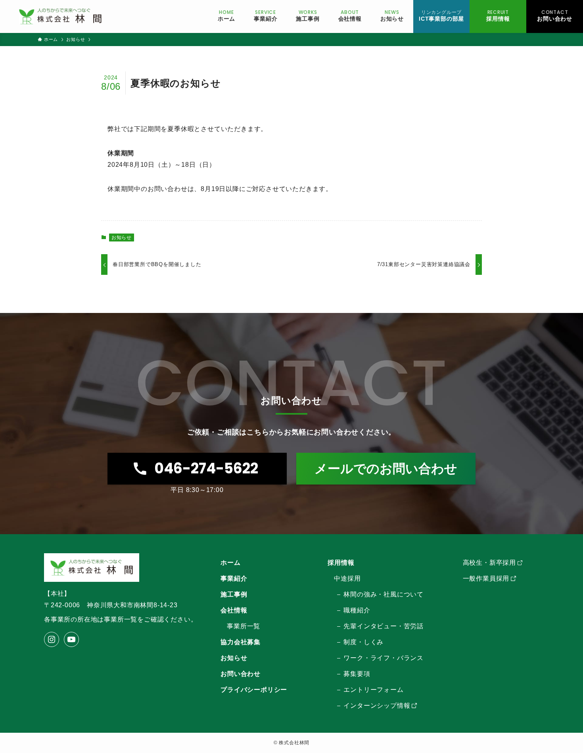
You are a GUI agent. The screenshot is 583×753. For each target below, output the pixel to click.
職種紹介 (356, 610)
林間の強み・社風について (383, 594)
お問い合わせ (554, 15)
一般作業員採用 (486, 578)
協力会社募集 (241, 642)
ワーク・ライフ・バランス (383, 658)
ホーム (230, 562)
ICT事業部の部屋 (441, 15)
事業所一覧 (243, 626)
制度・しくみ (363, 642)
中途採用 (347, 578)
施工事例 (234, 594)
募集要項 (356, 673)
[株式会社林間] (60, 16)
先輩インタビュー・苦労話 (383, 626)
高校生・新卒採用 (489, 562)
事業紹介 (234, 578)
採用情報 (498, 15)
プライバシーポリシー (254, 689)
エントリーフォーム (373, 689)
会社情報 (234, 610)
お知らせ (121, 237)
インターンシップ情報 (376, 705)
